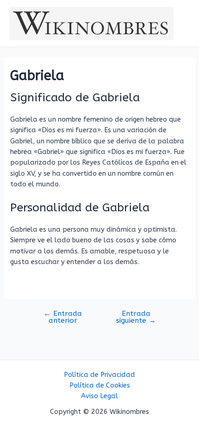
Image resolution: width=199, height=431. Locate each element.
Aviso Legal (99, 396)
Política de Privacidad (99, 375)
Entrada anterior (63, 317)
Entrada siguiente (136, 317)
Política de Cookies (99, 385)
